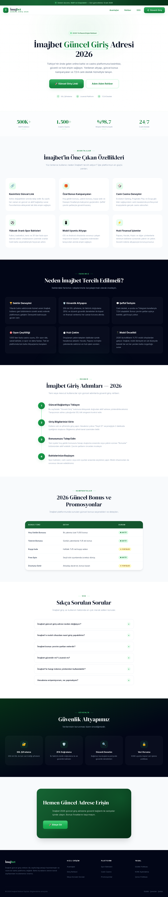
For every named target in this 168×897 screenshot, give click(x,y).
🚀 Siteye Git (55, 824)
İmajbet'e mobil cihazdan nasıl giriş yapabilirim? (83, 635)
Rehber (127, 10)
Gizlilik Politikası (141, 867)
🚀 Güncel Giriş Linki (66, 83)
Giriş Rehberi (72, 872)
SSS (139, 10)
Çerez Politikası (141, 877)
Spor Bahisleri (106, 867)
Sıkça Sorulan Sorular (76, 877)
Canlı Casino (106, 872)
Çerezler (153, 891)
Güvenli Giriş (156, 10)
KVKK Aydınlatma (142, 872)
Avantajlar (114, 10)
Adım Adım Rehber (102, 83)
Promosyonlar (106, 877)
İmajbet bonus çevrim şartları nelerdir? (83, 646)
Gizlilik (146, 891)
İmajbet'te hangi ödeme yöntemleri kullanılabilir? (83, 669)
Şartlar (160, 891)
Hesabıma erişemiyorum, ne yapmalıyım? (83, 680)
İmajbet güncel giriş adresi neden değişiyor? (83, 624)
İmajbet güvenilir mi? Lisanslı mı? (83, 657)
